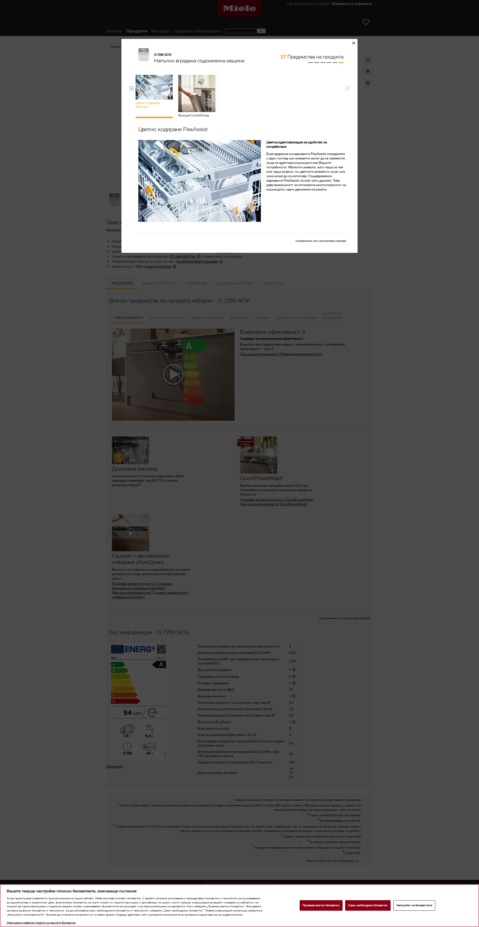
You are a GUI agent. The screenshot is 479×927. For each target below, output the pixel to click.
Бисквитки (69, 923)
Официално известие (21, 923)
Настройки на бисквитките (414, 905)
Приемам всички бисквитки (321, 905)
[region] (239, 905)
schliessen (355, 43)
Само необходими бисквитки (367, 905)
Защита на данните (48, 923)
